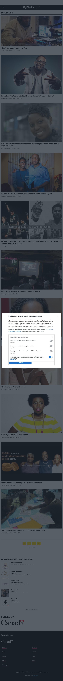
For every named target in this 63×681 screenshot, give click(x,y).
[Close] (58, 316)
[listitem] (31, 337)
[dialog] (31, 340)
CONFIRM (20, 362)
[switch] (51, 341)
